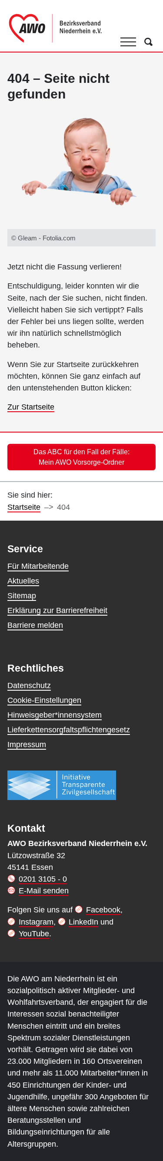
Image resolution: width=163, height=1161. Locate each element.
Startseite (23, 507)
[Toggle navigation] (128, 42)
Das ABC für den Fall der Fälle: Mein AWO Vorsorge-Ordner (81, 457)
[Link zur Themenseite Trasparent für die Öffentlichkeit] (61, 785)
